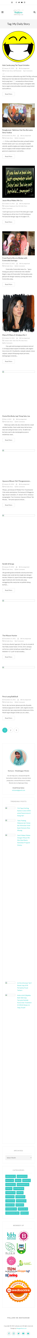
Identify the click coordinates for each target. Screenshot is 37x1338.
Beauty (8, 1180)
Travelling (22, 1208)
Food (18, 1192)
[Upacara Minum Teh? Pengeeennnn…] (18, 463)
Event (8, 1188)
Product (8, 1204)
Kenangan (19, 1196)
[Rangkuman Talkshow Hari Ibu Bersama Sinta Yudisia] (18, 115)
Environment (21, 1184)
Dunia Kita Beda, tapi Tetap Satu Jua (16, 416)
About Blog (9, 1176)
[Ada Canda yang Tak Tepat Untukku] (18, 47)
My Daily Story (8, 71)
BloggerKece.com (22, 1328)
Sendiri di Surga (8, 564)
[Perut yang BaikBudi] (18, 680)
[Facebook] (16, 2)
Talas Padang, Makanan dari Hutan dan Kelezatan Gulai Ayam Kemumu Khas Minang (23, 825)
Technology (10, 1208)
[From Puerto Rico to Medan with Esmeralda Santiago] (18, 243)
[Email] (28, 1333)
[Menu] (12, 2)
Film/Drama (18, 1188)
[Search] (34, 12)
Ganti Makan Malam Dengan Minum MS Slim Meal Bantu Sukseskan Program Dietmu (23, 840)
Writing (23, 1213)
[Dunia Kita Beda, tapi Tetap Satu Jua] (18, 392)
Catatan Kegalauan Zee (11, 206)
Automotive (21, 1176)
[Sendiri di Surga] (18, 537)
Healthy (8, 1196)
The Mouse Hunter (9, 635)
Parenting (20, 1200)
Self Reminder (17, 71)
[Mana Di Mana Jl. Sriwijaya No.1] (18, 313)
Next (16, 730)
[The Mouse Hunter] (18, 616)
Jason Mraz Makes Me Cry (12, 200)
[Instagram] (24, 2)
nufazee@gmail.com (18, 790)
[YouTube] (21, 2)
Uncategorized (25, 68)
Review (18, 1204)
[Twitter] (19, 2)
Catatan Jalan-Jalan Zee (11, 340)
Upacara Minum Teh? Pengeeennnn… (16, 481)
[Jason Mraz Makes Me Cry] (18, 182)
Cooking (25, 1180)
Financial (9, 1192)
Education (9, 1184)
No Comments (20, 138)
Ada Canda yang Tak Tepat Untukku (15, 65)
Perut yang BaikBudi (10, 696)
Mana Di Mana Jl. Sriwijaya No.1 (14, 335)
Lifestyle (9, 1200)
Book (17, 1180)
